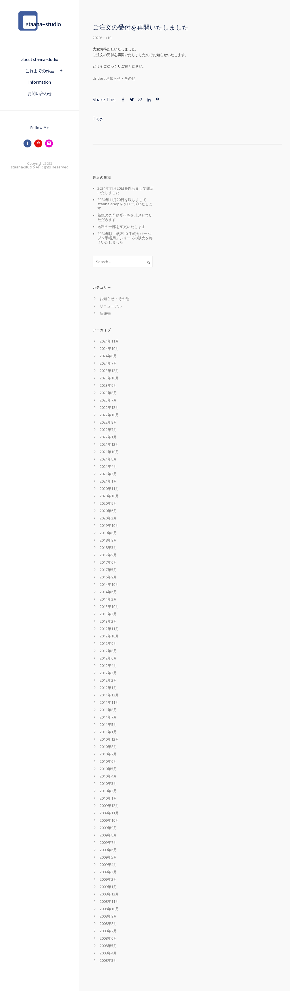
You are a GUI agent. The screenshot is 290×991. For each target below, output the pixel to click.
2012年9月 (108, 643)
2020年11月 (109, 488)
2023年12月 (109, 370)
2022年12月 (109, 407)
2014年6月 (108, 591)
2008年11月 (109, 901)
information (39, 82)
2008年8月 (108, 923)
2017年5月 (108, 569)
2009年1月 (108, 886)
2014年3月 (108, 599)
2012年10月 (109, 636)
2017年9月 (108, 554)
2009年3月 (108, 871)
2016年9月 (108, 577)
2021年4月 (108, 466)
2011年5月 (108, 724)
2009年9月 (108, 827)
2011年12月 (109, 695)
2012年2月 (108, 680)
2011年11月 (109, 702)
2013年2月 (108, 621)
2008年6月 (108, 938)
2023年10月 (109, 378)
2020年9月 (108, 503)
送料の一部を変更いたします (121, 226)
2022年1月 (108, 436)
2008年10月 (109, 908)
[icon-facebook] (29, 143)
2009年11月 (109, 812)
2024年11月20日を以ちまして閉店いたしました (125, 190)
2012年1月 (108, 687)
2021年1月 (108, 481)
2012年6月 (108, 658)
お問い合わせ (39, 93)
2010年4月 (108, 776)
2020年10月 (109, 495)
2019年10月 (109, 525)
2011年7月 (108, 717)
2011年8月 (108, 709)
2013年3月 (108, 613)
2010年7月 (108, 754)
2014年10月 (109, 584)
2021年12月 (109, 444)
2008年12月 (109, 894)
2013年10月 (109, 606)
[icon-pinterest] (39, 143)
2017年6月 (108, 562)
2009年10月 (109, 820)
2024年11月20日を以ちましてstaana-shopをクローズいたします (125, 204)
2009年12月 (109, 805)
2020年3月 (108, 518)
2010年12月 (109, 739)
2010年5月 (108, 768)
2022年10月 (109, 414)
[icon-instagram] (50, 143)
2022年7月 (108, 429)
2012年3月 (108, 672)
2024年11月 (109, 341)
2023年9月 (108, 385)
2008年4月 (108, 953)
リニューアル (111, 306)
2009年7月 (108, 842)
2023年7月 (108, 400)
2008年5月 (108, 945)
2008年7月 (108, 930)
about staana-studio (39, 59)
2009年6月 (108, 849)
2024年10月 (109, 348)
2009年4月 (108, 864)
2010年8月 (108, 746)
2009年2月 (108, 879)
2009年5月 (108, 857)
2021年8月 (108, 459)
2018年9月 (108, 540)
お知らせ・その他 (120, 78)
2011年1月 (108, 731)
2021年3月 (108, 473)
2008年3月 (108, 960)
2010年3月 (108, 783)
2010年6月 (108, 761)
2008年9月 (108, 916)
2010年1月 (108, 798)
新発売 (105, 313)
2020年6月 (108, 510)
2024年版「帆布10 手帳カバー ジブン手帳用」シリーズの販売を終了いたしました (125, 238)
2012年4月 (108, 665)
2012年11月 (109, 628)
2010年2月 (108, 790)
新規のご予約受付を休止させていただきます (125, 217)
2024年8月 (108, 355)
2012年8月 (108, 650)
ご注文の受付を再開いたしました (141, 27)
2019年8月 (108, 532)
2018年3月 (108, 547)
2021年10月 (109, 451)
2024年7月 (108, 363)
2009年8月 (108, 835)
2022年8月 (108, 422)
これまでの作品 (39, 70)
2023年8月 (108, 392)
